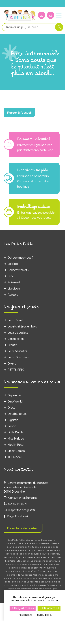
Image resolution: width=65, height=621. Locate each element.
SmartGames (16, 451)
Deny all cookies (24, 608)
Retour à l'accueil (19, 112)
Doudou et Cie (17, 414)
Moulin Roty (15, 444)
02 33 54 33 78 (17, 504)
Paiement (14, 282)
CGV (10, 276)
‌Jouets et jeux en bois (22, 326)
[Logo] (20, 20)
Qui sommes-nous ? (21, 257)
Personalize (25, 614)
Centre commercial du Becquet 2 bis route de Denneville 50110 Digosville (26, 487)
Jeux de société (18, 332)
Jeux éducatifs (17, 351)
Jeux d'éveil (15, 320)
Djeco (12, 407)
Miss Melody (16, 438)
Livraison (14, 288)
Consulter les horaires (22, 497)
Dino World (15, 401)
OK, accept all (50, 608)
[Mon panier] (50, 15)
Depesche (14, 395)
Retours (13, 294)
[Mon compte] (41, 15)
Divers (12, 363)
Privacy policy (44, 614)
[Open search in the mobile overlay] (32, 27)
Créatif (12, 345)
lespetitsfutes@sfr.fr (21, 510)
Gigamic (13, 420)
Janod (12, 426)
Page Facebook (18, 516)
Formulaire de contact (23, 528)
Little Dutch (15, 432)
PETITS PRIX (16, 369)
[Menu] (58, 15)
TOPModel (14, 457)
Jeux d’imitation (18, 357)
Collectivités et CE (19, 270)
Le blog (13, 264)
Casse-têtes (16, 339)
